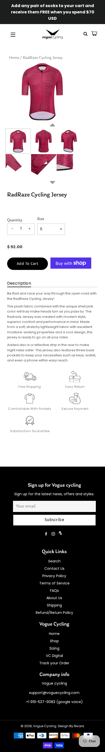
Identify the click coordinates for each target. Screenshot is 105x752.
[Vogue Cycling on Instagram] (53, 534)
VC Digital (54, 655)
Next (52, 181)
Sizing (54, 648)
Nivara (79, 726)
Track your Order (54, 663)
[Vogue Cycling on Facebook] (46, 534)
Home (14, 58)
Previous (52, 131)
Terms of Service (54, 583)
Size (40, 219)
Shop (54, 641)
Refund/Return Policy (54, 612)
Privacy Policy (54, 575)
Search (54, 561)
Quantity (14, 220)
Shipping (54, 605)
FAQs (54, 590)
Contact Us (54, 568)
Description (19, 283)
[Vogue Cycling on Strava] (61, 534)
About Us (54, 597)
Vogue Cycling (44, 726)
